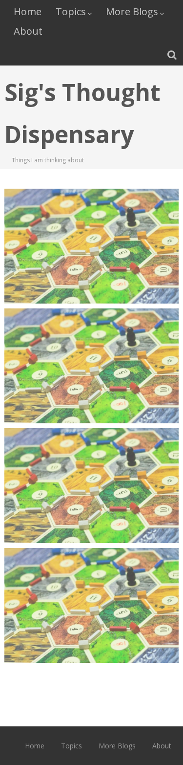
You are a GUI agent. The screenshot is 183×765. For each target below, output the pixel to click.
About (28, 31)
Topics (71, 11)
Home (27, 11)
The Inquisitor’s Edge (91, 342)
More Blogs (132, 11)
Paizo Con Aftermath (92, 222)
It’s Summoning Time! (92, 461)
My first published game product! (91, 586)
